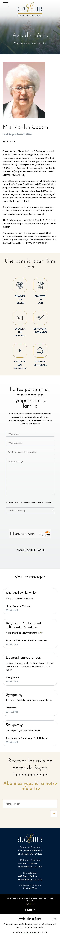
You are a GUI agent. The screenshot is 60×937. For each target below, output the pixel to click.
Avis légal (30, 904)
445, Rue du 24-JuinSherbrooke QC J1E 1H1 (30, 878)
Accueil (22, 4)
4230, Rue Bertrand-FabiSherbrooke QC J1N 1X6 (30, 852)
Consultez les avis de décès (30, 932)
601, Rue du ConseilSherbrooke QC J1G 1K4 (30, 865)
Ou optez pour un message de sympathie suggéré (28, 503)
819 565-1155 (30, 888)
